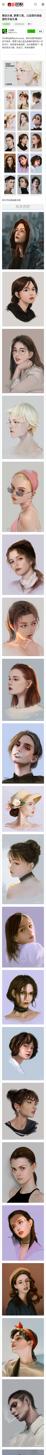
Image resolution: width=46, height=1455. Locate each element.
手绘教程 (6, 24)
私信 (40, 31)
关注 (32, 31)
